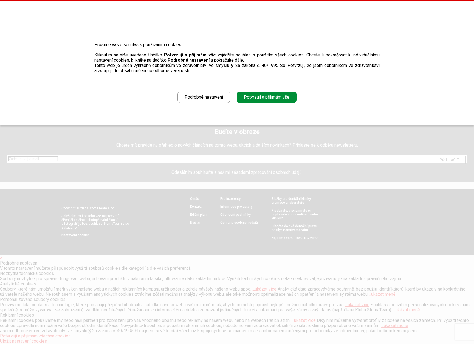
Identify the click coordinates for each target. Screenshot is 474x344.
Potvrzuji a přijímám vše (266, 97)
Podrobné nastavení (204, 97)
